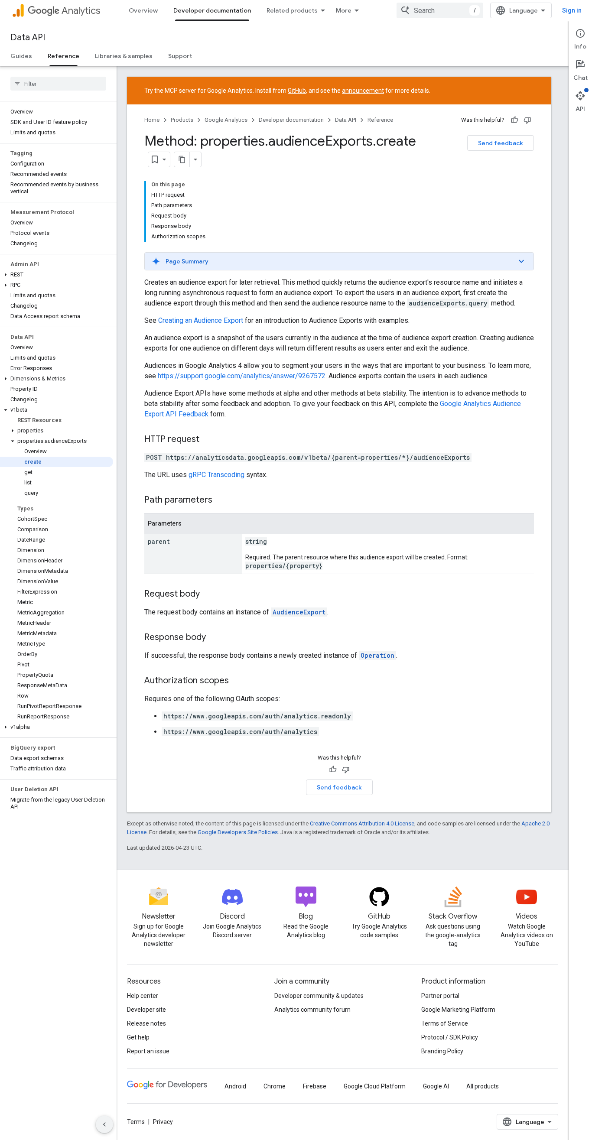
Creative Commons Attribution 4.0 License (362, 823)
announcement (363, 90)
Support (180, 56)
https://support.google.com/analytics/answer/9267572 (241, 376)
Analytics (81, 10)
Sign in (572, 10)
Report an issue (148, 1051)
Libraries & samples (124, 56)
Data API (27, 37)
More (343, 10)
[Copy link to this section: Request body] (208, 594)
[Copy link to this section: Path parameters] (221, 500)
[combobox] (440, 10)
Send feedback (500, 143)
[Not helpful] (527, 120)
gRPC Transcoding (216, 475)
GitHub (297, 90)
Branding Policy (442, 1051)
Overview (143, 10)
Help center (142, 995)
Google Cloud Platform (375, 1086)
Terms (136, 1121)
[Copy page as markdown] (182, 159)
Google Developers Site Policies (238, 832)
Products (182, 120)
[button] (56, 275)
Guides (21, 56)
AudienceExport (299, 612)
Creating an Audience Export (200, 320)
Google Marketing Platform (458, 1009)
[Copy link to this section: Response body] (214, 638)
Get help (138, 1037)
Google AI (436, 1086)
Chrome (274, 1086)
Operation (377, 655)
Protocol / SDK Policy (449, 1037)
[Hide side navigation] (104, 1124)
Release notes (146, 1023)
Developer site (146, 1009)
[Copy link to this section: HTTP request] (208, 440)
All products (482, 1086)
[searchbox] (58, 84)
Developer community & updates (319, 995)
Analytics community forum (312, 1009)
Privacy (163, 1121)
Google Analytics (226, 120)
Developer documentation (212, 10)
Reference (63, 56)
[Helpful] (514, 120)
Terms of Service (444, 1023)
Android (235, 1086)
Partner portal (440, 995)
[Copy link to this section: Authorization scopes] (237, 681)
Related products (292, 10)
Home (151, 120)
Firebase (314, 1086)
